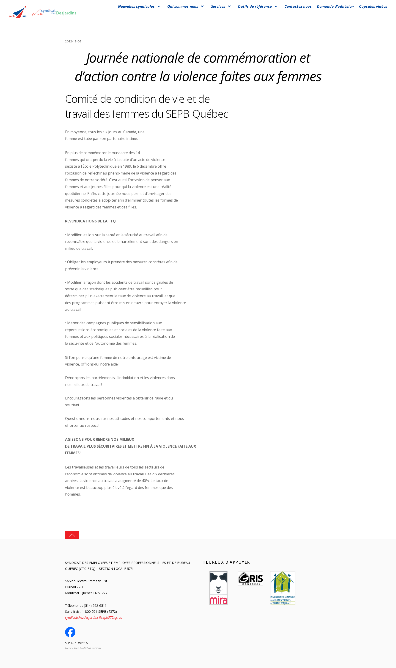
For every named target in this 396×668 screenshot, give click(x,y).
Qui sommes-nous (182, 6)
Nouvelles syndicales (136, 6)
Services (218, 6)
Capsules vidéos (373, 6)
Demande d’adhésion (335, 6)
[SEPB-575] (42, 18)
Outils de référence (255, 6)
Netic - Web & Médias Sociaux (83, 648)
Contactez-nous (298, 6)
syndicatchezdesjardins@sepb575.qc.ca (93, 617)
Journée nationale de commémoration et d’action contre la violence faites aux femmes (198, 66)
